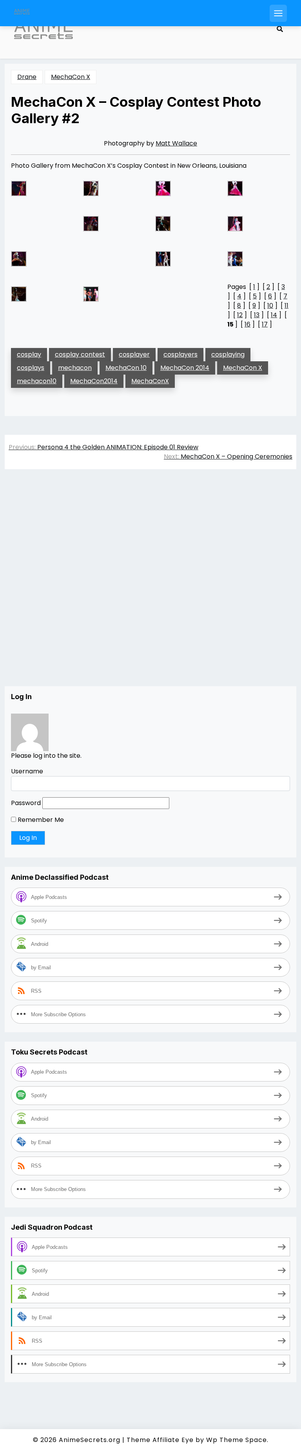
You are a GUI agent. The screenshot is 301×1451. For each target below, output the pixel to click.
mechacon (75, 367)
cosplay (29, 354)
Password (26, 802)
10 (270, 305)
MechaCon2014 (94, 381)
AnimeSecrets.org (89, 1439)
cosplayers (180, 354)
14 (274, 314)
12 (240, 314)
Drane (26, 76)
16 (247, 324)
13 (256, 314)
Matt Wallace (176, 143)
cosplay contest (80, 354)
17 (265, 324)
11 (286, 305)
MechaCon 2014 (184, 367)
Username (27, 771)
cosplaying (228, 354)
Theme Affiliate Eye (160, 1439)
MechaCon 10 (126, 367)
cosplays (30, 367)
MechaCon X (70, 76)
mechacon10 (36, 381)
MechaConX (150, 381)
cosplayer (134, 354)
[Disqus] (150, 585)
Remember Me (40, 819)
